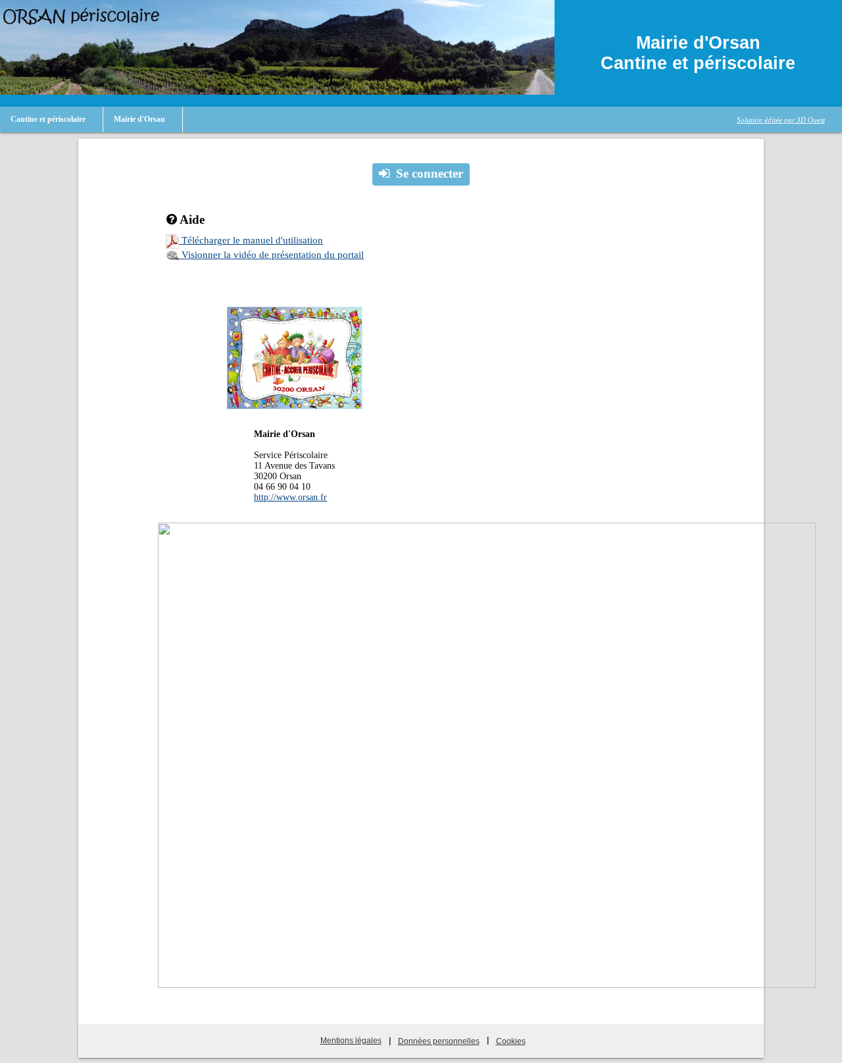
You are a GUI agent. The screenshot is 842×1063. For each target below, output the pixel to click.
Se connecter (429, 173)
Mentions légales (351, 1040)
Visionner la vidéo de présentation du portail (271, 254)
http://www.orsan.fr (290, 497)
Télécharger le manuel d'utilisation (251, 240)
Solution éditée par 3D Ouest (781, 120)
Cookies (511, 1041)
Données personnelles (439, 1041)
